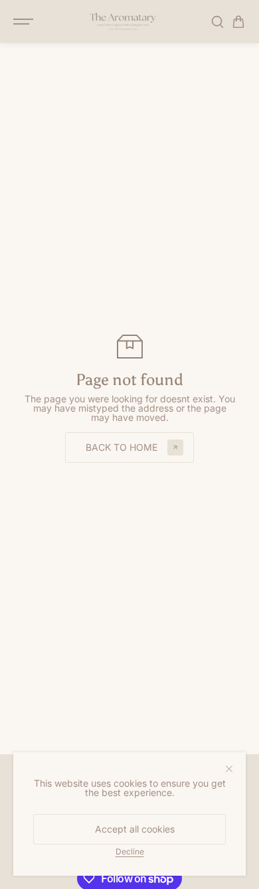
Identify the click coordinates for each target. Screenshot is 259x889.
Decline (130, 851)
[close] (229, 769)
